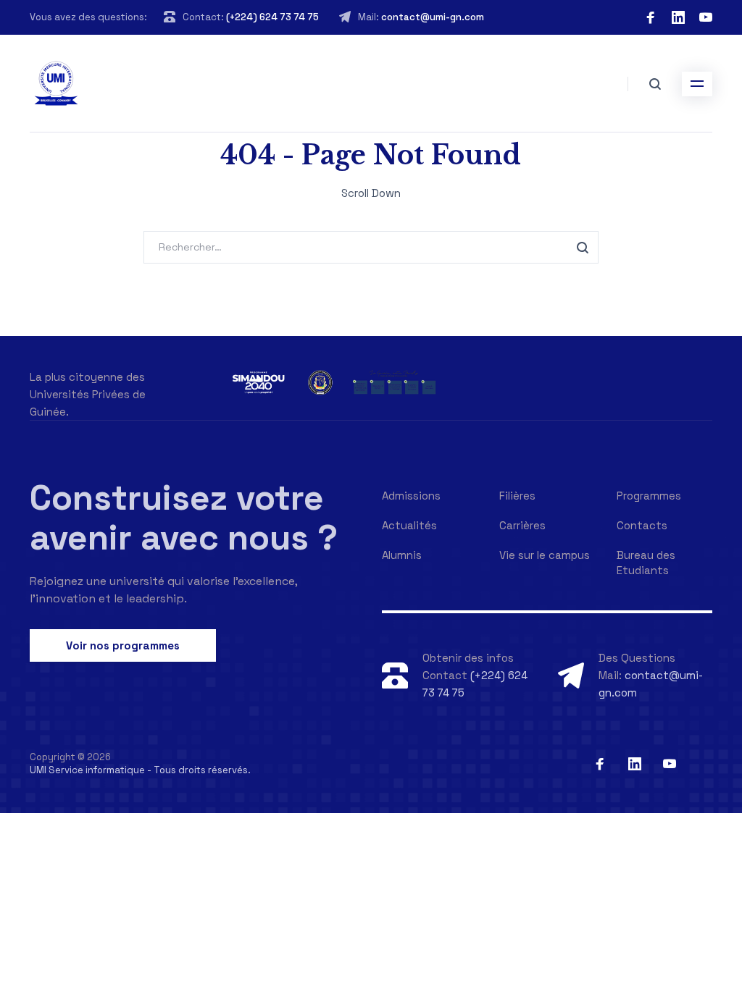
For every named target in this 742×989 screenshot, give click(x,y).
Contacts (642, 525)
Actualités (409, 525)
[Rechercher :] (371, 246)
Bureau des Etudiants (646, 562)
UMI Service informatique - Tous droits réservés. (140, 770)
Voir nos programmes (123, 645)
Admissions (411, 495)
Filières (517, 495)
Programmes (649, 495)
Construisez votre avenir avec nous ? (184, 518)
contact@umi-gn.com (432, 17)
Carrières (522, 525)
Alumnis (402, 555)
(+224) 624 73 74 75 (272, 17)
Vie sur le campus (544, 555)
